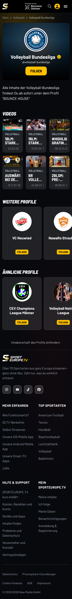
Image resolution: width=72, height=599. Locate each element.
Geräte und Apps (13, 516)
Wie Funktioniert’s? (15, 415)
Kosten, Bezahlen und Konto (17, 506)
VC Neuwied (21, 238)
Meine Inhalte (47, 497)
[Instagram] (6, 389)
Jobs (5, 468)
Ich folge (44, 504)
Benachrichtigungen (52, 519)
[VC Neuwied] (22, 221)
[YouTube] (17, 389)
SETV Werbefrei (13, 422)
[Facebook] (39, 389)
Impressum (44, 583)
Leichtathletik (48, 444)
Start (5, 17)
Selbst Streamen (13, 430)
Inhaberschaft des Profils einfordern (35, 342)
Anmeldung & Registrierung (47, 528)
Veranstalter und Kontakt (13, 545)
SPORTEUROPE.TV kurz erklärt (15, 494)
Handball (44, 430)
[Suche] (49, 6)
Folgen (36, 71)
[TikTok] (28, 389)
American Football (50, 415)
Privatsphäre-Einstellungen (39, 574)
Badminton (46, 458)
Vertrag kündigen (14, 555)
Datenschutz (10, 574)
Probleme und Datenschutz (12, 533)
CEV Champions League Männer (21, 310)
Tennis (43, 422)
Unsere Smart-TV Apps (14, 458)
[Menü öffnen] (66, 6)
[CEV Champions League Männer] (22, 292)
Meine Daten (46, 511)
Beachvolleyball (49, 437)
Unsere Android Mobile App (17, 446)
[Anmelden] (57, 6)
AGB (29, 583)
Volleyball (19, 17)
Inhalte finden (11, 523)
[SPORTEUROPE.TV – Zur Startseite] (5, 6)
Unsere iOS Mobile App (17, 437)
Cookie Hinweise (12, 583)
